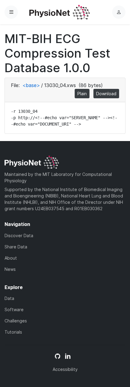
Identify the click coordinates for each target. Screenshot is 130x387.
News (10, 269)
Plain (82, 93)
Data (9, 298)
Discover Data (19, 235)
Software (14, 309)
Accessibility (65, 369)
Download (106, 93)
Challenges (16, 320)
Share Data (16, 246)
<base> (31, 85)
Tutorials (13, 332)
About (11, 258)
